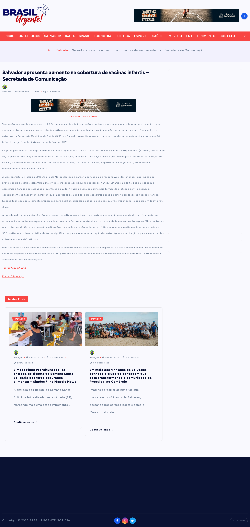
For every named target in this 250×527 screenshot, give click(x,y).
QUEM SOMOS (29, 36)
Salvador (62, 50)
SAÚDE (157, 36)
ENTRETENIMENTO (200, 36)
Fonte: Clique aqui (13, 276)
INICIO (9, 36)
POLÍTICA (122, 36)
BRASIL (84, 36)
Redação (6, 91)
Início (49, 50)
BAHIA (70, 36)
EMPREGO (174, 36)
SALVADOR (52, 36)
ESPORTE (141, 36)
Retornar (240, 521)
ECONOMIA (102, 36)
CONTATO (227, 36)
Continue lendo (24, 422)
